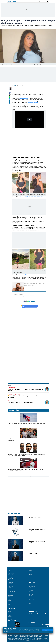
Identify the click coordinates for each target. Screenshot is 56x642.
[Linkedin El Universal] (45, 614)
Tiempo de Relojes (11, 617)
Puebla (30, 573)
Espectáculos (10, 592)
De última (14, 85)
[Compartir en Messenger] (10, 99)
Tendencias (10, 596)
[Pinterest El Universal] (42, 614)
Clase (9, 610)
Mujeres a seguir (11, 573)
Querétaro (31, 575)
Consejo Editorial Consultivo (18, 635)
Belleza (31, 296)
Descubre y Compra (32, 583)
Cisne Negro (10, 619)
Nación (9, 570)
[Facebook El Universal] (31, 614)
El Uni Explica (10, 577)
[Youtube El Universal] (37, 614)
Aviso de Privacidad (44, 635)
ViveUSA (30, 596)
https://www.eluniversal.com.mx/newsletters (21, 280)
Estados (9, 584)
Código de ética (27, 635)
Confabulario (10, 595)
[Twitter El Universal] (34, 614)
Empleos (30, 587)
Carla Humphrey (12, 387)
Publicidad (37, 635)
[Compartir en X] (10, 95)
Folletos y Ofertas (32, 585)
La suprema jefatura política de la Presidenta (21, 402)
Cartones (9, 588)
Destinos (9, 604)
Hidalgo (30, 574)
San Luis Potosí (32, 577)
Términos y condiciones (33, 636)
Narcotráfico (10, 586)
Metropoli (10, 583)
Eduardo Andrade (12, 400)
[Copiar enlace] (10, 101)
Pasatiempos (31, 599)
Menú (9, 601)
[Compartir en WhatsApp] (10, 97)
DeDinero (30, 595)
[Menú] (47, 1)
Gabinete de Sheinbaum (10, 579)
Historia (15, 636)
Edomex (30, 570)
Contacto (40, 636)
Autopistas (10, 605)
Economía (10, 590)
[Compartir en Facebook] (10, 93)
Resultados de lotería (31, 603)
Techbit (9, 600)
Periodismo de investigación (10, 575)
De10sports (31, 594)
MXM (9, 599)
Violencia (33, 635)
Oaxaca (30, 571)
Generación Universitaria (31, 591)
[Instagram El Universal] (40, 614)
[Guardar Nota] (10, 103)
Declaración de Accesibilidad (23, 636)
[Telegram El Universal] (29, 614)
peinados (26, 296)
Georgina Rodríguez (19, 296)
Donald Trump (10, 582)
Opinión (10, 385)
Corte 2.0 (9, 571)
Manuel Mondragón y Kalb (14, 394)
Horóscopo (31, 600)
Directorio (10, 635)
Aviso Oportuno (32, 586)
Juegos (30, 598)
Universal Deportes (11, 591)
